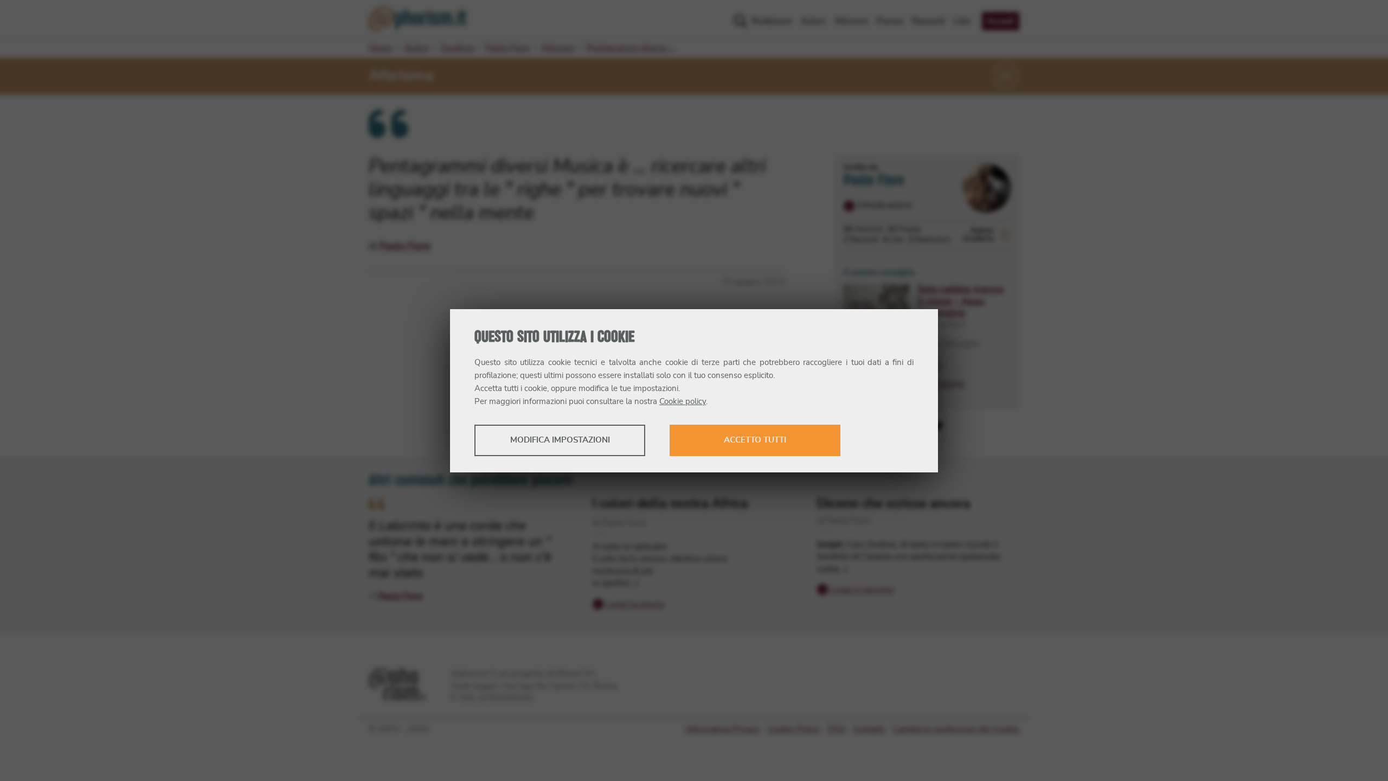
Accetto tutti (755, 440)
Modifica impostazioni (560, 440)
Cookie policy (682, 402)
